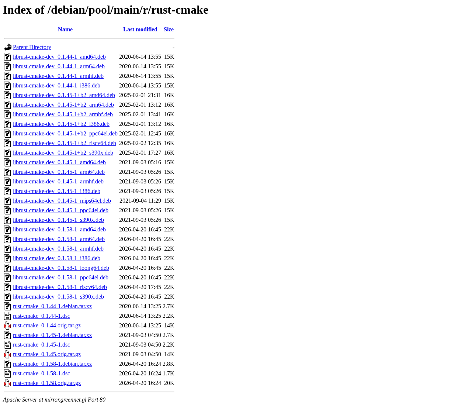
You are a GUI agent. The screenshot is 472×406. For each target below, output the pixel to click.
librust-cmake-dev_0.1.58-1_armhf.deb (58, 248)
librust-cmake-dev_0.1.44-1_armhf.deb (58, 76)
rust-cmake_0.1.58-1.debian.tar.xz (52, 364)
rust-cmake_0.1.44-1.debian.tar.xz (52, 306)
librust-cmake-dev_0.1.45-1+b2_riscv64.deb (64, 143)
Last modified (140, 29)
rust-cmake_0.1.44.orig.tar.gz (47, 325)
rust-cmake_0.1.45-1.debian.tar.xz (52, 335)
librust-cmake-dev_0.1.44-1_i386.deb (56, 85)
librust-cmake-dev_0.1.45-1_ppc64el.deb (60, 210)
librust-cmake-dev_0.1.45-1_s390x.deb (58, 220)
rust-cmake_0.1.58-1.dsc (41, 373)
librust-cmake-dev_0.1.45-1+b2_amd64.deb (64, 95)
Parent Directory (32, 47)
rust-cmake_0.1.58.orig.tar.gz (47, 383)
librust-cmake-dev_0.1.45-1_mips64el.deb (62, 200)
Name (65, 29)
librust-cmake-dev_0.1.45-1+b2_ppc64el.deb (65, 133)
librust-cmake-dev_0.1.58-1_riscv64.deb (60, 287)
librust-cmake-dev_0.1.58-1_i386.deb (56, 258)
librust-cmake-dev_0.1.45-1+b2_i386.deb (61, 124)
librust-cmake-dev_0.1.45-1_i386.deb (56, 191)
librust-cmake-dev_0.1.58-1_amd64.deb (59, 229)
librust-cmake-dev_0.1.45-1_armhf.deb (58, 181)
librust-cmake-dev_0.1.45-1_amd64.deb (59, 162)
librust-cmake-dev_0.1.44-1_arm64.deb (59, 66)
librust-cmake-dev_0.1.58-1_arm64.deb (59, 239)
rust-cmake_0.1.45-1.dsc (41, 344)
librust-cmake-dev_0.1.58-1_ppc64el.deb (60, 277)
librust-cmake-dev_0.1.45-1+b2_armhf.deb (63, 114)
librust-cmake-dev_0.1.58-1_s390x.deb (58, 296)
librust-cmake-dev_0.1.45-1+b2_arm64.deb (63, 105)
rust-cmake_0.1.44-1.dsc (41, 316)
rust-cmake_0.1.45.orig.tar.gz (47, 354)
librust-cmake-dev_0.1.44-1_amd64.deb (59, 57)
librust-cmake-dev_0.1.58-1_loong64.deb (61, 268)
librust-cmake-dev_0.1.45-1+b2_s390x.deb (63, 152)
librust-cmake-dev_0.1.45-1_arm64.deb (59, 172)
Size (169, 29)
